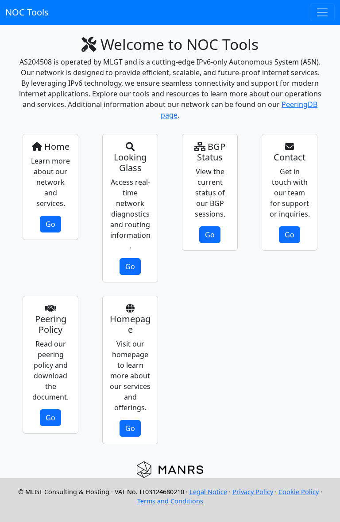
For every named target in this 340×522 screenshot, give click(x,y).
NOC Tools (27, 12)
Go (50, 224)
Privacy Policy (252, 492)
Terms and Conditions (170, 501)
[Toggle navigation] (322, 12)
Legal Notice (208, 492)
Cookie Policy (298, 492)
